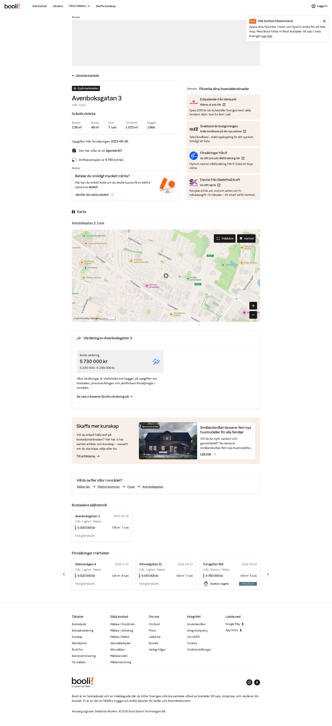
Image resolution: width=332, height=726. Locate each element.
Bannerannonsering (84, 656)
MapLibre (95, 318)
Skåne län (83, 486)
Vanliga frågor (157, 649)
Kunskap (77, 637)
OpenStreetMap (82, 318)
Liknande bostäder (87, 75)
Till (85, 456)
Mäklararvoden (119, 656)
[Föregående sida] (64, 574)
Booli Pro (77, 649)
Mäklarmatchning (120, 662)
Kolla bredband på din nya (223, 131)
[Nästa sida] (268, 574)
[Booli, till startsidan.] (12, 6)
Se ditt (220, 185)
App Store (232, 630)
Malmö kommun (109, 486)
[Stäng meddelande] (324, 21)
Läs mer (266, 36)
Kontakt (153, 643)
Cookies (192, 643)
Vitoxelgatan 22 (150, 564)
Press (152, 630)
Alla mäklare (117, 649)
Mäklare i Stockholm (122, 624)
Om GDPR (193, 637)
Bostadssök (79, 624)
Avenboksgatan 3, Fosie (88, 223)
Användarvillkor (196, 624)
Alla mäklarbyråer (120, 643)
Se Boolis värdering (83, 113)
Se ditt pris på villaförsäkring (222, 158)
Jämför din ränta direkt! (92, 195)
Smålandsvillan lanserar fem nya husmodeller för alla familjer (225, 429)
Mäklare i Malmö (119, 637)
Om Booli (154, 624)
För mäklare (79, 662)
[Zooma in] (253, 306)
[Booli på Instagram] (249, 682)
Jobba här (155, 637)
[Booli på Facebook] (257, 682)
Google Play (233, 624)
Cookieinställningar (199, 649)
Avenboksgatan (152, 486)
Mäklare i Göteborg (121, 630)
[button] (166, 276)
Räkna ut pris (218, 104)
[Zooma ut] (253, 315)
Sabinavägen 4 (85, 564)
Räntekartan (79, 643)
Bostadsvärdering (82, 630)
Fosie (131, 486)
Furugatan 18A (213, 564)
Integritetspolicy (197, 630)
